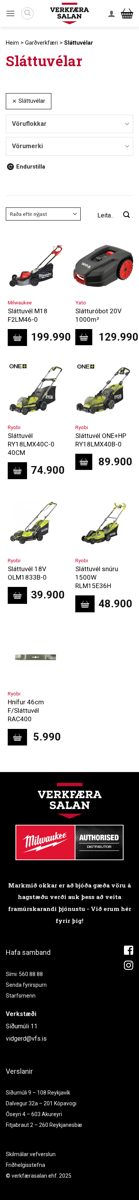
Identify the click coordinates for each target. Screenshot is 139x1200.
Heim (12, 43)
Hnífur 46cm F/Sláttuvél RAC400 (26, 710)
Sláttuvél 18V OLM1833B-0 (27, 573)
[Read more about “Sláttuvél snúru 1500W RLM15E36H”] (85, 603)
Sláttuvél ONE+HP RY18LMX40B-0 (100, 440)
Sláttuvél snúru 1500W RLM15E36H (96, 577)
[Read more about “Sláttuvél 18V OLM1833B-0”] (17, 595)
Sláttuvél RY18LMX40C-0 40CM (31, 444)
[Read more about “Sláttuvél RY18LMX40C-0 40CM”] (17, 470)
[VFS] (69, 14)
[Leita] (27, 13)
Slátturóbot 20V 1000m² (98, 315)
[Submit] (126, 215)
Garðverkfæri (41, 43)
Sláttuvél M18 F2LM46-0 (27, 315)
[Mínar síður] (111, 13)
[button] (10, 13)
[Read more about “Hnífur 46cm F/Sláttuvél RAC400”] (17, 737)
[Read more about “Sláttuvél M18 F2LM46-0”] (17, 337)
